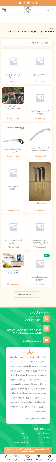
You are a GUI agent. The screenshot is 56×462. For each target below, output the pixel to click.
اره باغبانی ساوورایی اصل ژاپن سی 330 (13, 107)
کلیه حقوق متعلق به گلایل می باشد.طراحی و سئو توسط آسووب (28, 450)
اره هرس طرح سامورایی (13, 187)
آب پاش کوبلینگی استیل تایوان (13, 75)
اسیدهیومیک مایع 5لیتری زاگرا (13, 271)
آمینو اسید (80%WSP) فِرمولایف (39, 112)
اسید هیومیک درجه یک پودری (13, 241)
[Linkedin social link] (24, 2)
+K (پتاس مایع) (40, 74)
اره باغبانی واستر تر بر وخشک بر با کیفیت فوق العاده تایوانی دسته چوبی (40, 151)
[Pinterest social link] (28, 2)
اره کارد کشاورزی (40, 203)
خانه (52, 28)
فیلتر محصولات (37, 42)
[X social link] (32, 2)
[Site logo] (28, 10)
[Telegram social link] (20, 2)
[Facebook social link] (36, 2)
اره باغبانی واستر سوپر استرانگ (13, 150)
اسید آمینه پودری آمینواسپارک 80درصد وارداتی (39, 242)
